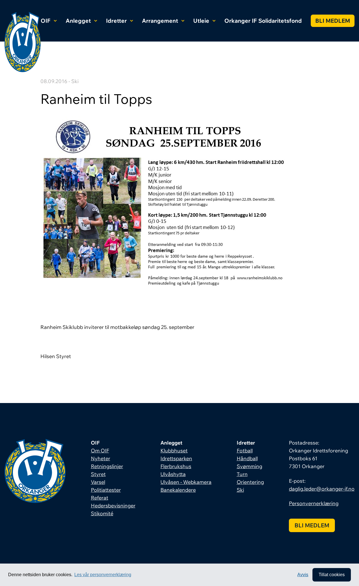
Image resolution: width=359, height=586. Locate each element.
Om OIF (100, 450)
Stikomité (102, 513)
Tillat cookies (332, 574)
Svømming (249, 466)
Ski (240, 490)
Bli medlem (332, 20)
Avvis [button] (302, 574)
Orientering (250, 482)
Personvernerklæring (314, 503)
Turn (242, 474)
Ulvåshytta (173, 474)
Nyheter (100, 458)
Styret (98, 474)
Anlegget (78, 20)
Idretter (116, 20)
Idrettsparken (176, 458)
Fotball (245, 450)
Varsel (98, 482)
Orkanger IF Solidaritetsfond (263, 20)
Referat (99, 498)
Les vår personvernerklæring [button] (102, 574)
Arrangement (160, 20)
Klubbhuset (174, 450)
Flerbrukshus (175, 466)
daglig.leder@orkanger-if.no (322, 489)
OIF (45, 20)
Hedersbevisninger (113, 505)
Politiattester (106, 490)
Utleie (201, 20)
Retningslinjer (107, 466)
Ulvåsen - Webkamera (185, 482)
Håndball (247, 458)
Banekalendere (178, 490)
